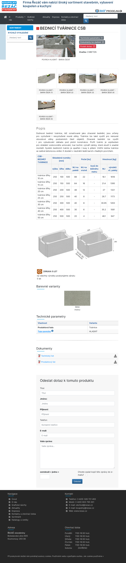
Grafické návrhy (31, 18)
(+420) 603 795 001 (84, 502)
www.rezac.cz (80, 511)
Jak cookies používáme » (93, 556)
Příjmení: (44, 409)
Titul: (42, 388)
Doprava (55, 17)
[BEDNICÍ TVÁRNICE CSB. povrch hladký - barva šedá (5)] (46, 104)
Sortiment (16, 517)
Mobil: (72, 502)
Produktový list (48, 362)
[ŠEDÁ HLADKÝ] (77, 298)
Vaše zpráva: (46, 441)
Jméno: (43, 399)
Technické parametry (90, 38)
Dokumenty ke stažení (90, 42)
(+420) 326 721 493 (86, 499)
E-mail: (43, 430)
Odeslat (77, 481)
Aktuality (46, 17)
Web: (71, 511)
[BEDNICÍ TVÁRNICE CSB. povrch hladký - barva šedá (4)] (108, 78)
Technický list (47, 356)
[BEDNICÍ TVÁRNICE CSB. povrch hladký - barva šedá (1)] (46, 78)
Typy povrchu (44, 331)
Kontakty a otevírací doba (69, 18)
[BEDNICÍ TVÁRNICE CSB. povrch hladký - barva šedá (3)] (87, 78)
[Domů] (11, 6)
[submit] (86, 21)
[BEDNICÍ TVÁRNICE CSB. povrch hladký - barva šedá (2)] (67, 78)
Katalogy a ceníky (20, 520)
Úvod (14, 499)
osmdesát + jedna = (49, 472)
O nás (10, 18)
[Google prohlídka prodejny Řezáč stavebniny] (109, 11)
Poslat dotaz (86, 46)
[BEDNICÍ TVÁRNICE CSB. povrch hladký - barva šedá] (56, 46)
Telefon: (43, 420)
